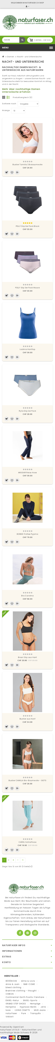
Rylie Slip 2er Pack (27, 411)
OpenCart (18, 1026)
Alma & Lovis (28, 981)
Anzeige (6, 110)
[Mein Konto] (27, 6)
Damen (10, 56)
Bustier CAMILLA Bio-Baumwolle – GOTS (27, 780)
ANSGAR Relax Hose (27, 472)
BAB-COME (29, 984)
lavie (8, 1010)
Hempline (11, 1006)
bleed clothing (13, 987)
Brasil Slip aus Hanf (27, 657)
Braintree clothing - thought (21, 990)
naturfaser (11, 1013)
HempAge (35, 1003)
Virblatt (10, 1016)
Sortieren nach (9, 103)
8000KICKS (11, 981)
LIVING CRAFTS (22, 1010)
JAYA (43, 1006)
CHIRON (10, 993)
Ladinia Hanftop (27, 349)
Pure (23, 1013)
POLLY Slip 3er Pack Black (27, 226)
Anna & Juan (12, 984)
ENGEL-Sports (30, 1000)
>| (22, 860)
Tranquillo (35, 1013)
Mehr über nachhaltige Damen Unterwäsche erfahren (21, 90)
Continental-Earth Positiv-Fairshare (25, 997)
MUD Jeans (40, 1010)
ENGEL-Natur (12, 1000)
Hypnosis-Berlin (28, 1006)
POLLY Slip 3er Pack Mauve (27, 287)
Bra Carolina (27, 595)
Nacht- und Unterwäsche (29, 56)
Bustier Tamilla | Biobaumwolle (27, 164)
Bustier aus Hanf (28, 719)
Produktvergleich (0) (22, 97)
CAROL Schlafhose (27, 842)
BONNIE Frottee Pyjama (27, 534)
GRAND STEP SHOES (16, 1003)
